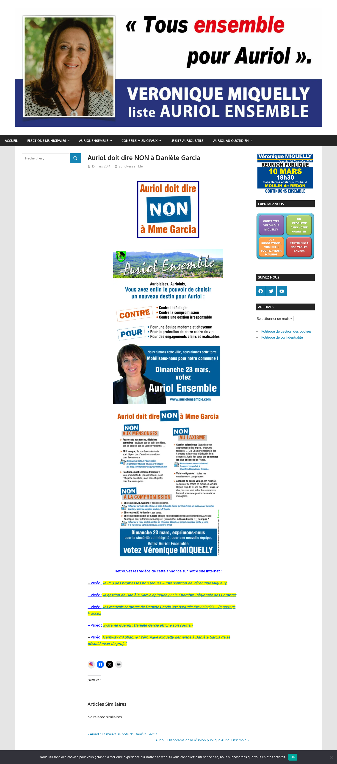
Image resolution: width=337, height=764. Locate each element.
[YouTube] (282, 291)
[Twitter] (271, 291)
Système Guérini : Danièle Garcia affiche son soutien (148, 625)
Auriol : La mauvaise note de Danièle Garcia (123, 734)
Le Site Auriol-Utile (187, 140)
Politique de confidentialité (282, 337)
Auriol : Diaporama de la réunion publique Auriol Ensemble (200, 740)
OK (293, 757)
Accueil (11, 140)
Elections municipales (46, 140)
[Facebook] (261, 291)
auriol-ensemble (131, 166)
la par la (169, 595)
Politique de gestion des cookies (286, 331)
